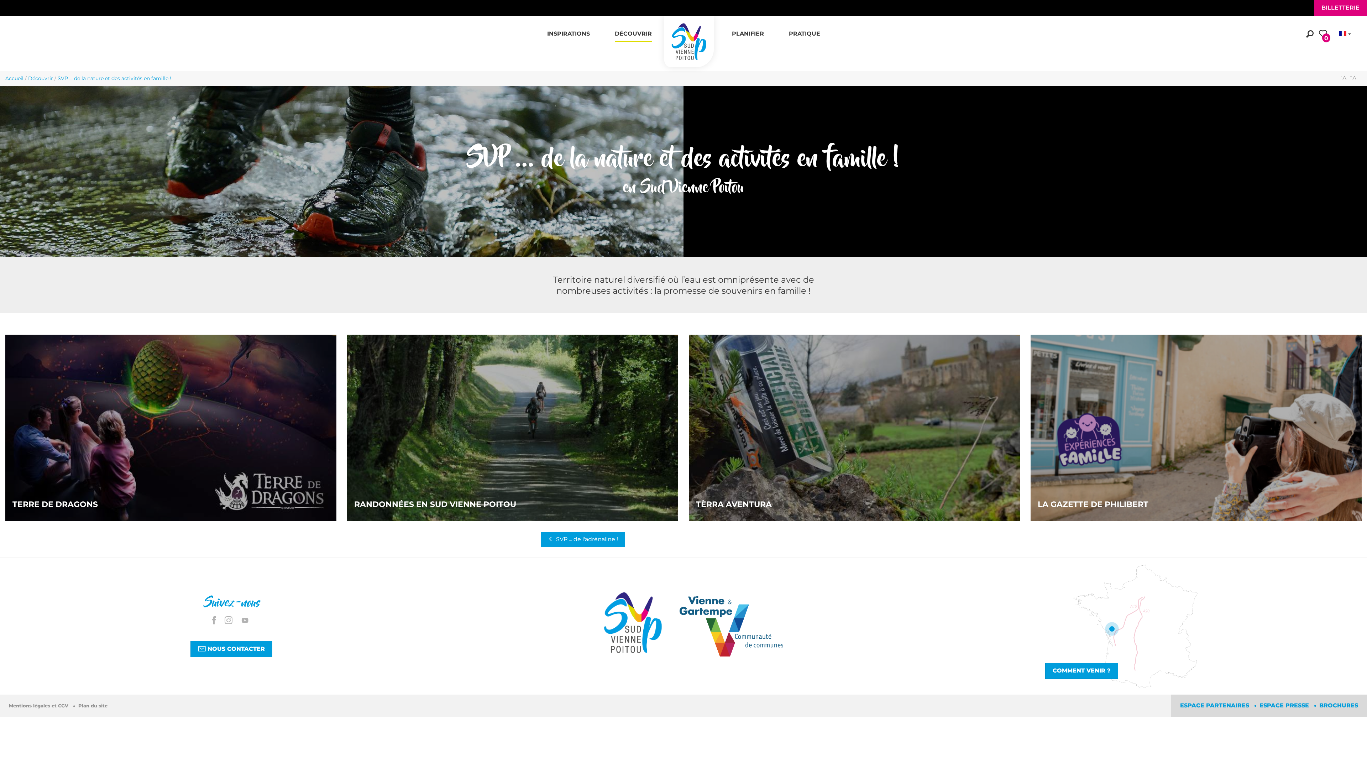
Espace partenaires (1215, 705)
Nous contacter (235, 648)
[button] (568, 30)
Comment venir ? (1082, 670)
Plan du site (93, 705)
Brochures (1338, 705)
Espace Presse (1285, 705)
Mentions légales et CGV (39, 705)
